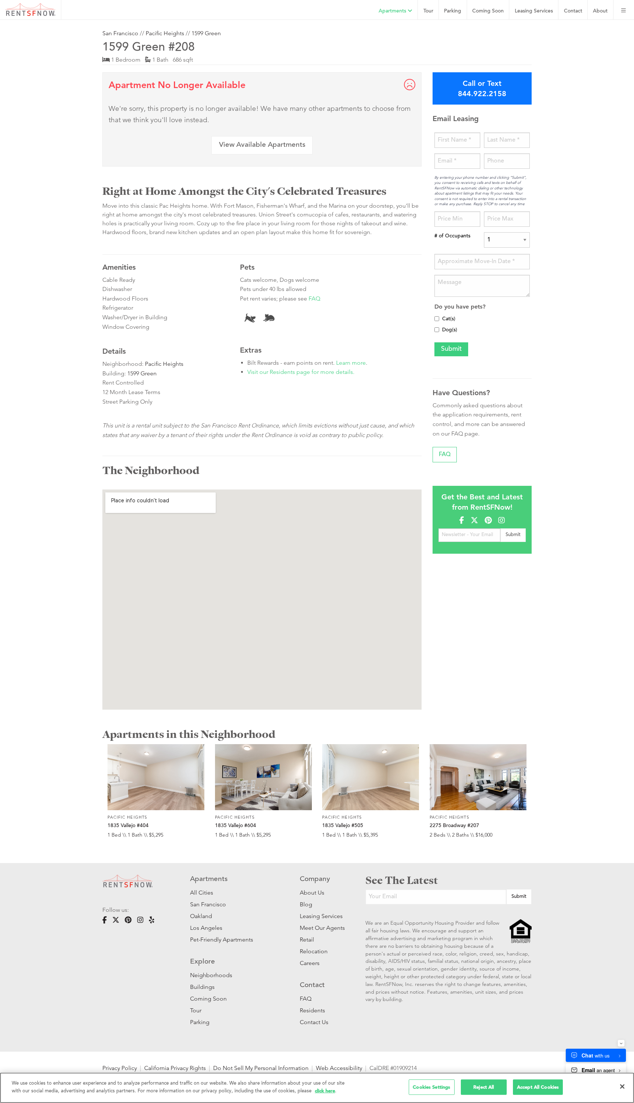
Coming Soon (488, 11)
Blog (306, 904)
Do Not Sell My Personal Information (261, 1067)
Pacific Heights (165, 33)
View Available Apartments (262, 145)
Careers (310, 963)
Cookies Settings (431, 1087)
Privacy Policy (119, 1067)
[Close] (622, 1086)
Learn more (351, 362)
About (600, 11)
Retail (307, 939)
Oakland (201, 916)
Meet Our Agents (321, 927)
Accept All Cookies (538, 1087)
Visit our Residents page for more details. (300, 371)
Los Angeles (206, 927)
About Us (312, 892)
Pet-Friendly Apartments (221, 939)
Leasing (534, 11)
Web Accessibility (339, 1067)
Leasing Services (321, 916)
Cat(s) (448, 319)
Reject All (483, 1087)
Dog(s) (449, 330)
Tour (428, 11)
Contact (573, 11)
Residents (312, 1010)
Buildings (202, 986)
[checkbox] (436, 318)
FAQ (314, 298)
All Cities (201, 892)
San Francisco (120, 33)
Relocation (314, 951)
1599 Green (206, 33)
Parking (452, 11)
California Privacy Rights (175, 1067)
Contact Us (314, 1022)
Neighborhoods (211, 975)
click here (325, 1090)
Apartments (393, 11)
